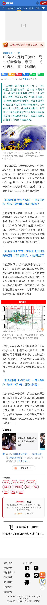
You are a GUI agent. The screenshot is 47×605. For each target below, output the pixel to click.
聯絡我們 (8, 567)
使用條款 (8, 582)
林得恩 (6, 487)
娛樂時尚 (11, 8)
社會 (31, 8)
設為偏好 (3, 76)
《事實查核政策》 (16, 457)
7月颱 (6, 482)
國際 (37, 8)
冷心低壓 (31, 482)
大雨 (13, 492)
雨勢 (5, 492)
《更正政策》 (22, 461)
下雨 (35, 487)
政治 (25, 8)
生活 (19, 8)
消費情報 (8, 591)
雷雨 (21, 492)
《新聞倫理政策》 (20, 454)
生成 (22, 482)
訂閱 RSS (20, 514)
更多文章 (30, 514)
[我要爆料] (42, 575)
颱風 (14, 482)
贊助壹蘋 (10, 76)
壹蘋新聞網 (7, 53)
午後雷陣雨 (17, 487)
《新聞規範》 (37, 454)
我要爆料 (17, 76)
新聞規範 (8, 577)
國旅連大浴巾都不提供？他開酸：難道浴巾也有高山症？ (26, 45)
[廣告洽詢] (42, 581)
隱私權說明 (8, 572)
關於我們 (8, 562)
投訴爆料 (8, 586)
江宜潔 (25, 79)
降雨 (28, 487)
